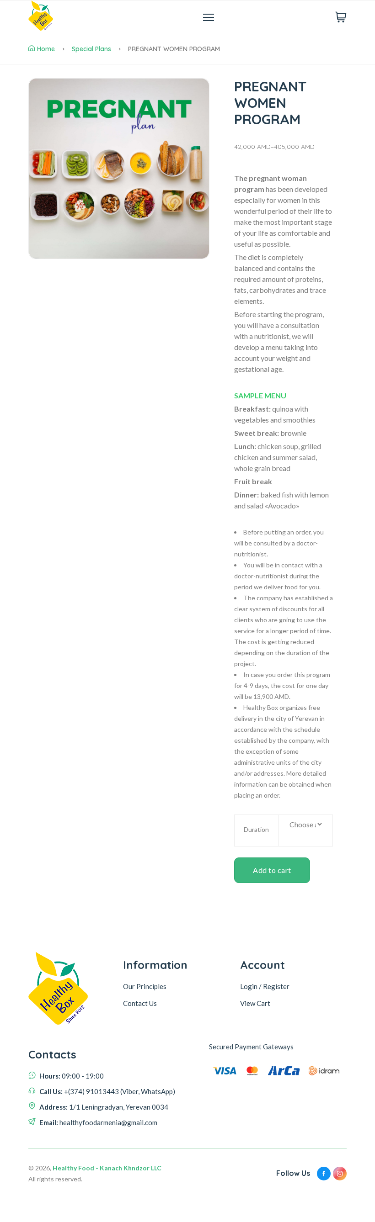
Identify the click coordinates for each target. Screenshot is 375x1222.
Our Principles (144, 986)
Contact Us (140, 1003)
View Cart (255, 1003)
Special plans (91, 49)
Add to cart (272, 870)
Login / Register (264, 986)
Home (46, 49)
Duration (256, 829)
